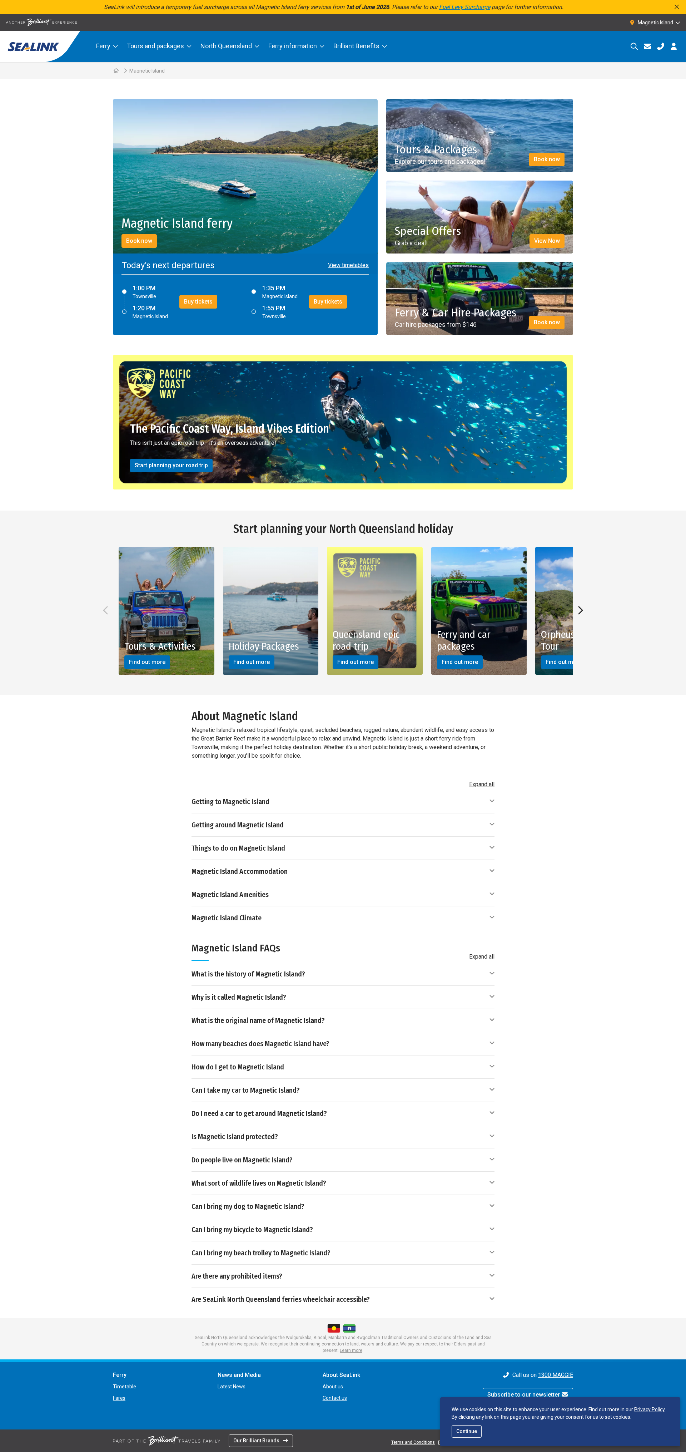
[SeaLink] (40, 46)
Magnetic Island (147, 71)
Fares (119, 1398)
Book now (139, 240)
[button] (346, 265)
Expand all (481, 784)
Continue (466, 1431)
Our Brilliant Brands (256, 1440)
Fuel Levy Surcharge (464, 7)
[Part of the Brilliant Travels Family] (166, 1440)
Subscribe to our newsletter (524, 1394)
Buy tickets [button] (198, 301)
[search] (634, 46)
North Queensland (226, 46)
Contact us (335, 1398)
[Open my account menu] (673, 46)
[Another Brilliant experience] (41, 22)
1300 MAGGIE (555, 1375)
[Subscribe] (647, 46)
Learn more (351, 1350)
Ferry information (292, 46)
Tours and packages (155, 46)
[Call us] (660, 46)
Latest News (231, 1386)
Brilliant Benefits (356, 46)
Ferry (103, 46)
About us (333, 1386)
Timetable (124, 1386)
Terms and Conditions (413, 1442)
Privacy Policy (649, 1409)
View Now (547, 240)
